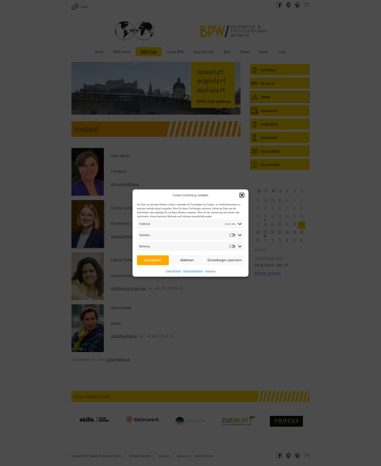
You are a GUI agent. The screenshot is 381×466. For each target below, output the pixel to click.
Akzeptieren (152, 260)
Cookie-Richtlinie (173, 270)
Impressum (210, 270)
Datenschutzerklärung (193, 270)
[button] (242, 195)
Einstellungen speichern (224, 260)
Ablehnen (187, 260)
